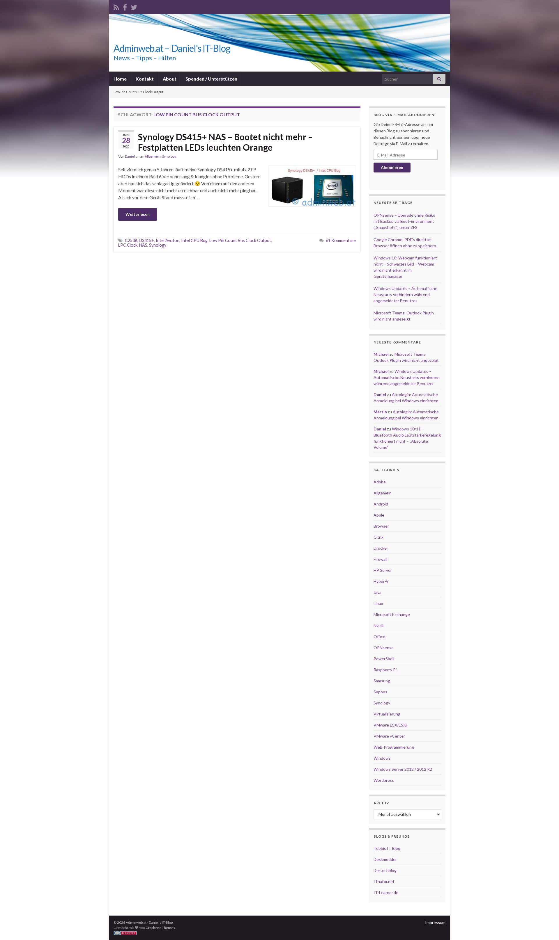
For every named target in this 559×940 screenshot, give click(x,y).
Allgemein (153, 156)
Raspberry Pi (385, 669)
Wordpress (384, 780)
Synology (169, 156)
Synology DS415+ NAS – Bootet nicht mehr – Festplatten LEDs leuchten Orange (225, 141)
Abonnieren (392, 167)
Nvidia (379, 625)
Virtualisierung (387, 713)
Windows (382, 758)
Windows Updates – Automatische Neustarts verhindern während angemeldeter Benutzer (405, 294)
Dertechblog (385, 870)
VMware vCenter (389, 736)
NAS (143, 245)
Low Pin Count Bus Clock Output (240, 240)
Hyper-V (381, 581)
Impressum (435, 922)
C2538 (131, 240)
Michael (381, 354)
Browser (381, 526)
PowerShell (384, 658)
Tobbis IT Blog (387, 848)
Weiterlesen (137, 214)
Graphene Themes (160, 927)
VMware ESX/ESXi (390, 724)
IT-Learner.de (386, 892)
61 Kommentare (341, 240)
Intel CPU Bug (194, 240)
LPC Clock (127, 245)
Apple (379, 514)
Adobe (380, 481)
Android (381, 503)
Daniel (130, 156)
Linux (378, 603)
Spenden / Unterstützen (211, 78)
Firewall (380, 559)
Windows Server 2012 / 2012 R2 (403, 769)
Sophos (380, 691)
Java (377, 592)
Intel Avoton (167, 240)
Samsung (382, 680)
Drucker (381, 548)
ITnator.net (384, 881)
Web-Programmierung (394, 747)
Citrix (378, 537)
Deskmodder (385, 859)
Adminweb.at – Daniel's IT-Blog (172, 48)
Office (379, 636)
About (169, 78)
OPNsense (384, 647)
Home (120, 78)
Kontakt (145, 78)
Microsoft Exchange (392, 614)
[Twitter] (134, 6)
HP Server (383, 570)
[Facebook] (125, 6)
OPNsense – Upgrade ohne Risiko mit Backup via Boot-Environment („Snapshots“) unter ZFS (404, 221)
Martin (380, 411)
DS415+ (146, 240)
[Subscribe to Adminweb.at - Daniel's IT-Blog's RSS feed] (116, 6)
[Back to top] (546, 927)
